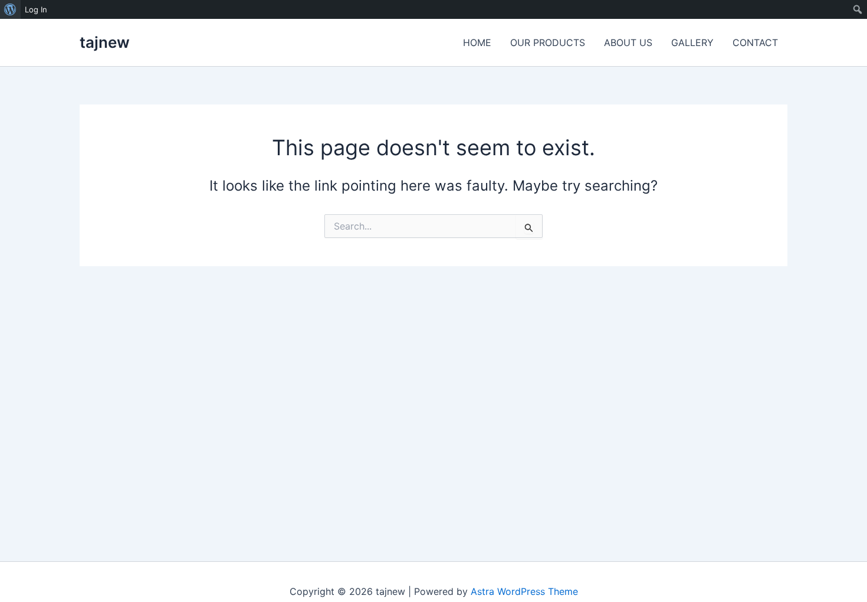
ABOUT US (628, 42)
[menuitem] (10, 9)
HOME (477, 42)
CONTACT (755, 42)
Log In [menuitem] (36, 9)
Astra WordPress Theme (524, 591)
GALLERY (692, 42)
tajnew (105, 42)
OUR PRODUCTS (547, 42)
